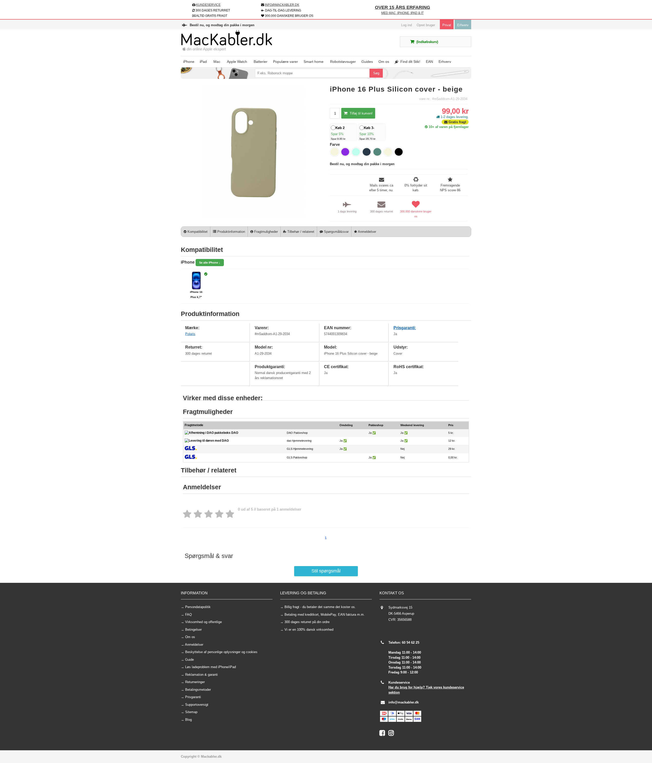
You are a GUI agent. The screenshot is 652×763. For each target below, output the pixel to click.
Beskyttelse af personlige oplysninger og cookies (221, 652)
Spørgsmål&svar (336, 232)
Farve (335, 144)
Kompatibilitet (197, 232)
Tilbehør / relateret (300, 232)
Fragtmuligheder (265, 232)
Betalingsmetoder (198, 690)
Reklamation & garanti (201, 674)
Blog (188, 720)
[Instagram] (392, 734)
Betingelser (193, 629)
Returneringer (195, 682)
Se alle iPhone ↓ (209, 262)
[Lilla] (345, 152)
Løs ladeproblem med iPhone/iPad (210, 667)
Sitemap (191, 712)
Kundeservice (208, 5)
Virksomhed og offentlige (203, 622)
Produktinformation (230, 232)
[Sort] (399, 152)
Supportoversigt (196, 705)
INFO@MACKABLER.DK (282, 5)
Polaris (190, 334)
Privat (446, 25)
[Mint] (356, 152)
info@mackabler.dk (403, 702)
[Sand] (388, 152)
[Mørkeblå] (367, 152)
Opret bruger (426, 25)
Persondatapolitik (198, 607)
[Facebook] (383, 734)
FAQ (188, 614)
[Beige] (334, 152)
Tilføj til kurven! (361, 113)
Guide (189, 659)
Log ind (406, 25)
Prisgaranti (193, 697)
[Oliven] (377, 152)
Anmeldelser (366, 232)
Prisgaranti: (404, 328)
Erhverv (463, 25)
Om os (190, 637)
